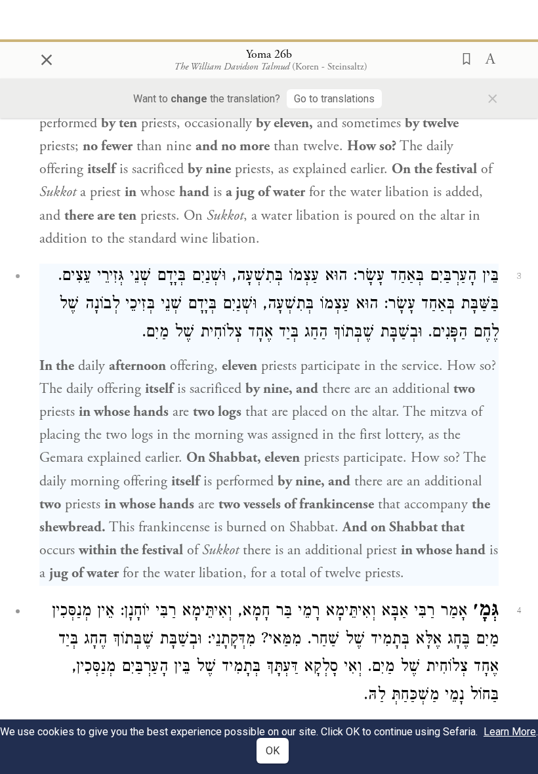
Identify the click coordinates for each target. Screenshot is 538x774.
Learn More (510, 731)
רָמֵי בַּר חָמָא (281, 612)
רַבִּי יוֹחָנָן (150, 612)
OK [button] (272, 750)
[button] (462, 57)
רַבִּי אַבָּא (407, 612)
